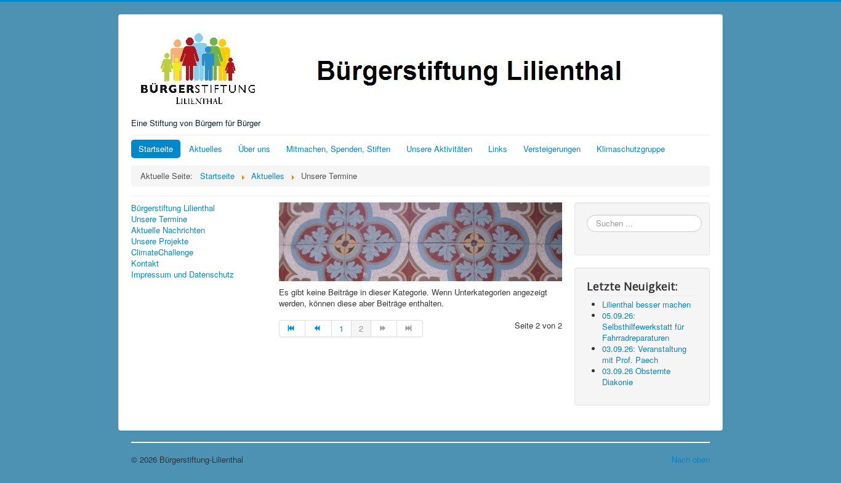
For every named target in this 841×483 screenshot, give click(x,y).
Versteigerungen (552, 148)
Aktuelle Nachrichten (168, 230)
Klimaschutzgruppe (631, 148)
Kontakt (145, 263)
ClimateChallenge (162, 252)
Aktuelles (205, 148)
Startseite (156, 148)
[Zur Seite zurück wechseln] (318, 328)
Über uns (254, 148)
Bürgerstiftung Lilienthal (173, 208)
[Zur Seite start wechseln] (292, 328)
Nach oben (691, 459)
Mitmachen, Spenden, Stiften (338, 148)
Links (497, 148)
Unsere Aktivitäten (439, 148)
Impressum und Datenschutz (182, 274)
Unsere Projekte (159, 241)
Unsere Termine (159, 219)
